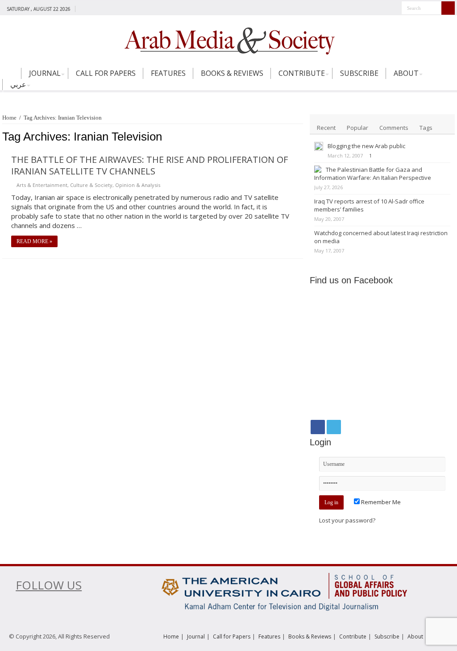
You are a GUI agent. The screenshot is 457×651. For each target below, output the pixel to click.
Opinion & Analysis (137, 185)
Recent (326, 128)
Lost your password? (347, 520)
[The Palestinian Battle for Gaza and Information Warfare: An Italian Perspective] (317, 169)
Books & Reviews (232, 73)
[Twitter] (92, 8)
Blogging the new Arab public (366, 146)
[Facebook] (84, 8)
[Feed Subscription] (300, 137)
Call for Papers (106, 73)
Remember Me (380, 502)
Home (11, 77)
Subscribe (359, 73)
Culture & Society (91, 185)
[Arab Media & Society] (228, 39)
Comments (393, 128)
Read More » (34, 241)
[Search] (448, 8)
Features (168, 73)
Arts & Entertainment (42, 185)
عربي (18, 84)
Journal (45, 73)
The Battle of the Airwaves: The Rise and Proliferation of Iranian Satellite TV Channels (149, 165)
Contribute (301, 73)
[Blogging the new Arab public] (318, 146)
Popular (357, 128)
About (406, 73)
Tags (426, 128)
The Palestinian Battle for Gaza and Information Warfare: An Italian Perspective (372, 174)
